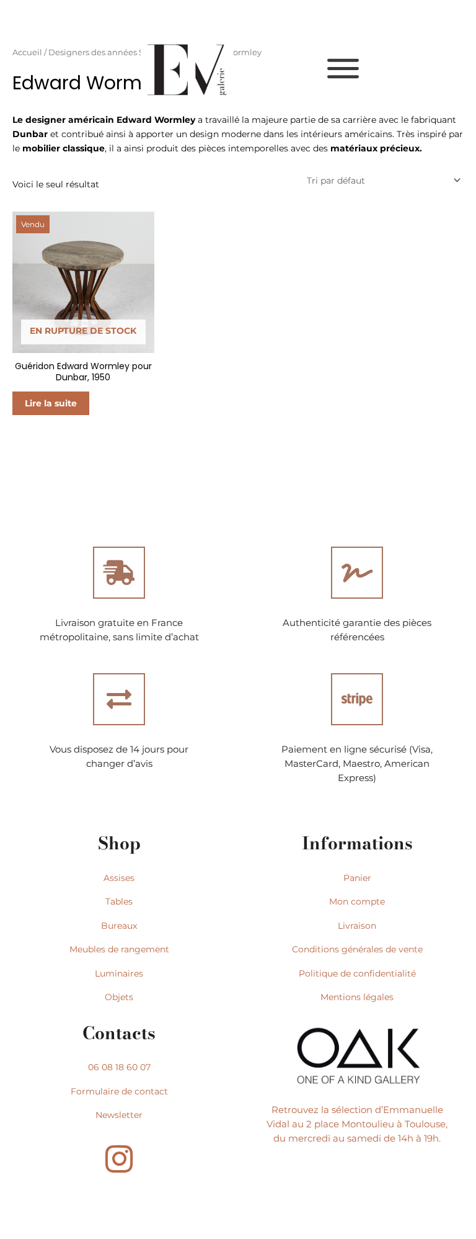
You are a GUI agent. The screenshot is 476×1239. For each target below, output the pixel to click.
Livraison (357, 925)
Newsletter (119, 1114)
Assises (119, 877)
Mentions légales (357, 997)
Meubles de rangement (119, 949)
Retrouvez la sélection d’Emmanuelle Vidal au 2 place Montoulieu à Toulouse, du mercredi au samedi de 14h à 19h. (357, 1124)
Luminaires (119, 973)
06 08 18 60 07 (119, 1067)
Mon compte (357, 901)
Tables (119, 901)
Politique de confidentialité (357, 973)
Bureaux (119, 925)
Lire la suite (51, 403)
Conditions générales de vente (357, 949)
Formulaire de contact (119, 1091)
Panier (357, 877)
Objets (119, 997)
